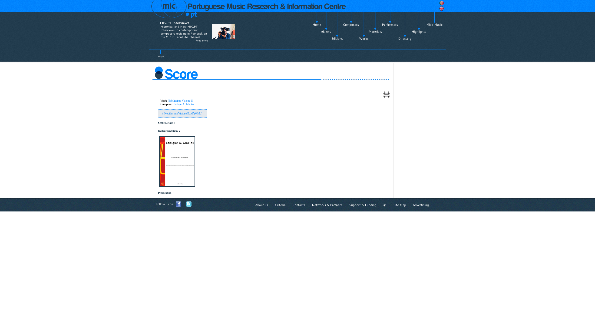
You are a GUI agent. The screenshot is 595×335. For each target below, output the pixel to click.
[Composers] (351, 25)
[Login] (160, 53)
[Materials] (375, 32)
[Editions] (337, 38)
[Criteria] (280, 205)
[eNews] (326, 32)
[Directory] (405, 38)
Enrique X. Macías (183, 104)
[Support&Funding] (363, 205)
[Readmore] (201, 40)
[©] (385, 205)
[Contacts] (298, 205)
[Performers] (390, 25)
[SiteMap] (399, 205)
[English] (441, 8)
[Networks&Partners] (327, 205)
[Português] (441, 3)
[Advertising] (421, 205)
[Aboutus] (261, 205)
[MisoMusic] (434, 25)
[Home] (317, 25)
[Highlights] (419, 32)
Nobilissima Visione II (180, 100)
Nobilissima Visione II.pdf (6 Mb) (183, 113)
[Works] (364, 38)
